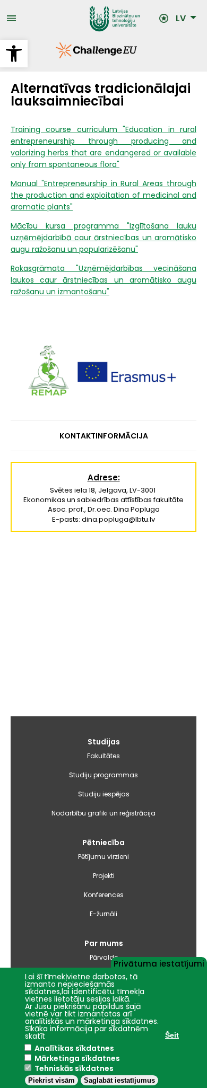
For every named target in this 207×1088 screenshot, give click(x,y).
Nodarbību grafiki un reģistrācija (103, 813)
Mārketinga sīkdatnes (77, 1058)
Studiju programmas (103, 774)
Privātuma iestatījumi (159, 963)
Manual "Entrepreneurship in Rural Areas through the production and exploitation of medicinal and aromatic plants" (103, 195)
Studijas (104, 741)
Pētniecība (103, 842)
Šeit (172, 1035)
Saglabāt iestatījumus (119, 1080)
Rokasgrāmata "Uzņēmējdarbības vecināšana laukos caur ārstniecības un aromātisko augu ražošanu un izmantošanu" (103, 280)
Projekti (104, 875)
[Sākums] (88, 18)
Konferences (104, 894)
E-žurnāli (103, 913)
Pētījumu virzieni (103, 856)
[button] (14, 53)
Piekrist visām (51, 1080)
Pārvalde (104, 957)
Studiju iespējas (104, 794)
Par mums (103, 943)
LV (181, 18)
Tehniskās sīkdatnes (74, 1068)
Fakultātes (103, 755)
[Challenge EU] (55, 55)
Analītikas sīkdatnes (74, 1048)
